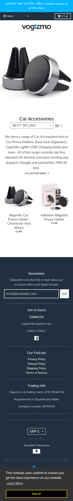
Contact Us (36, 316)
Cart (64, 16)
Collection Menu (35, 173)
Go (64, 294)
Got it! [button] (36, 493)
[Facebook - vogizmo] (36, 338)
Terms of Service (36, 372)
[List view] (61, 125)
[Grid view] (57, 125)
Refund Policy (36, 363)
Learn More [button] (14, 483)
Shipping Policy (36, 368)
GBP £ (22, 16)
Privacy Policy (36, 359)
